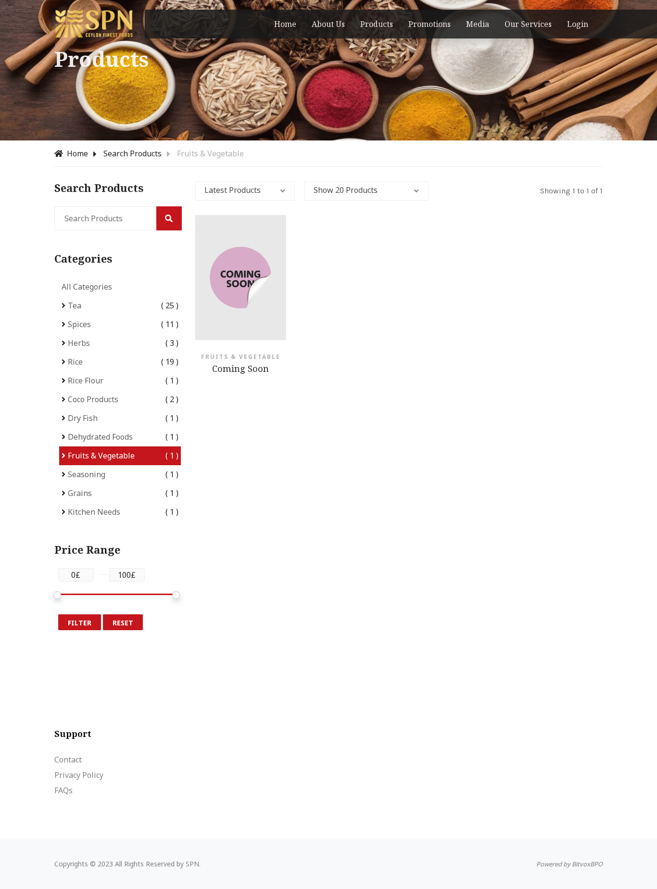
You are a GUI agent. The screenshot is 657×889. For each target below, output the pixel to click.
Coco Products (93, 399)
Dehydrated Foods (100, 437)
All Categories (87, 286)
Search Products (132, 153)
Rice (75, 361)
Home (76, 153)
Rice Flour (85, 380)
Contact (68, 759)
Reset (123, 622)
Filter (79, 622)
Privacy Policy (78, 775)
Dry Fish (83, 418)
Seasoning (86, 474)
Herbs (79, 343)
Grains (80, 493)
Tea (74, 305)
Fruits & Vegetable (101, 455)
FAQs (63, 790)
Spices (79, 324)
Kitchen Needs (94, 512)
